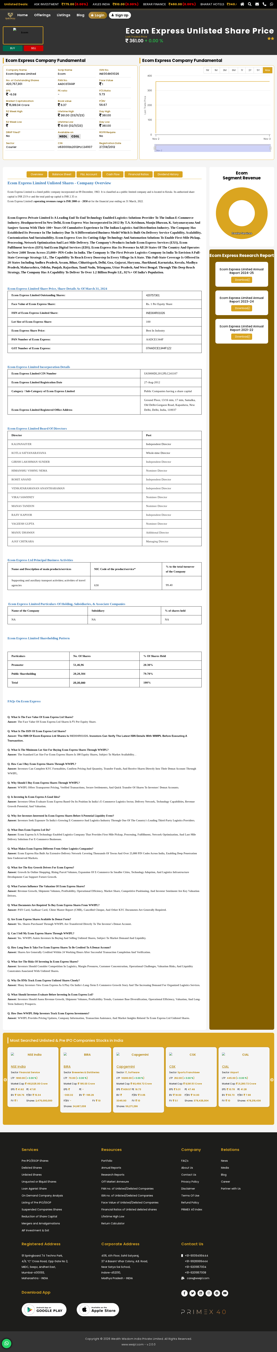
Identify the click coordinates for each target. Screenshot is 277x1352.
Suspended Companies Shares (42, 1209)
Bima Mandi (190, 4)
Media (225, 1168)
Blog (80, 15)
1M (216, 70)
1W (207, 70)
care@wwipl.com (197, 1278)
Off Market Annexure (115, 1182)
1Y (242, 70)
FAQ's (184, 1161)
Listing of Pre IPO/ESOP (36, 1202)
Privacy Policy (190, 1182)
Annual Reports (111, 1168)
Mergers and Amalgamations (41, 1223)
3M (224, 70)
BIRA (236, 4)
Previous (4, 1080)
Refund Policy (190, 1202)
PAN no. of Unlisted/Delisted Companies (127, 1188)
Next (273, 1080)
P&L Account (88, 174)
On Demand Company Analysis (42, 1195)
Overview (37, 174)
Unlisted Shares (32, 1175)
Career (225, 1182)
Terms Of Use (190, 1195)
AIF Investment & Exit (35, 1230)
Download (241, 280)
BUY (12, 48)
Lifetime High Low (112, 1216)
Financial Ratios (139, 174)
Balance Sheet (61, 174)
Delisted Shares (32, 1168)
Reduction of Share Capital (39, 1216)
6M (234, 70)
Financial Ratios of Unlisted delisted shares (129, 1209)
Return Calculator (113, 1223)
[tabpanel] (33, 1079)
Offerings (42, 15)
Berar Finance (77, 4)
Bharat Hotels (135, 4)
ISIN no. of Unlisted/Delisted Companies (127, 1195)
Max (267, 70)
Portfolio (106, 1161)
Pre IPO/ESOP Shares (35, 1161)
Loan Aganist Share (34, 1188)
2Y (250, 70)
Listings (63, 15)
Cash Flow (112, 174)
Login (99, 15)
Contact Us (188, 1175)
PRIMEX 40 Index (191, 1209)
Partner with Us (231, 1188)
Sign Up (121, 15)
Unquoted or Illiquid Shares (39, 1182)
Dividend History (168, 174)
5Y (258, 70)
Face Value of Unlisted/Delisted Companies (129, 1202)
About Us (187, 1168)
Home (22, 15)
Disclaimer (188, 1188)
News (224, 1161)
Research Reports (112, 1175)
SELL (33, 48)
